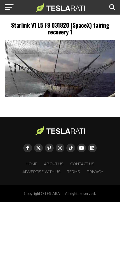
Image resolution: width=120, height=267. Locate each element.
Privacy (95, 172)
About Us (53, 164)
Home (31, 164)
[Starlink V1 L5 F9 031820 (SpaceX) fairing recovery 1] (60, 95)
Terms (73, 172)
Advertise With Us (41, 172)
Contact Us (82, 164)
